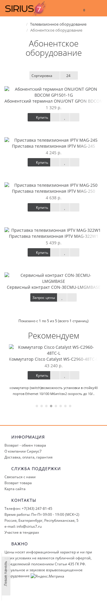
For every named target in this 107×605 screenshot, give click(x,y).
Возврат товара (18, 482)
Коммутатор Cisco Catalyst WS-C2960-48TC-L (53, 359)
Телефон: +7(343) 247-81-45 (28, 508)
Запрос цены (43, 297)
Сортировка (42, 75)
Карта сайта (15, 488)
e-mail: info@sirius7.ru (23, 526)
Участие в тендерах (21, 532)
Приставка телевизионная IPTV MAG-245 (53, 146)
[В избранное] (65, 117)
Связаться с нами (20, 476)
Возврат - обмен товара (25, 445)
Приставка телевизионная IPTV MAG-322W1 (53, 236)
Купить (41, 117)
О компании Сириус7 (23, 451)
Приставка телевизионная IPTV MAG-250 (53, 191)
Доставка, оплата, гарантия (28, 457)
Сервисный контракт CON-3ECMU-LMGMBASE (53, 287)
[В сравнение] (74, 117)
